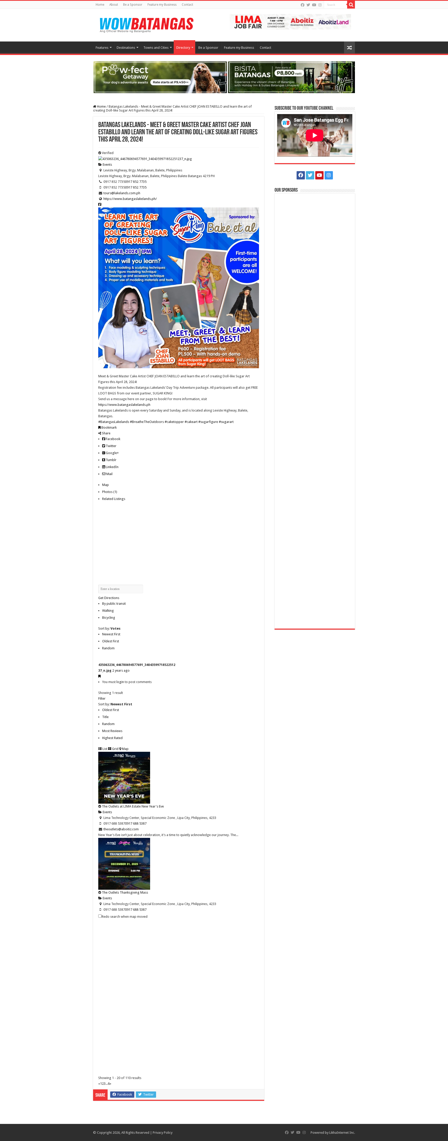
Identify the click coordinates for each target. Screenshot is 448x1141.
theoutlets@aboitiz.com (121, 829)
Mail (109, 474)
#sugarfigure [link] (208, 422)
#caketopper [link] (174, 422)
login (120, 682)
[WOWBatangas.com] (146, 24)
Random (108, 648)
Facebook (112, 439)
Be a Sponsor (132, 4)
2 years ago (121, 670)
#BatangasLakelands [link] (113, 422)
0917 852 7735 (135, 182)
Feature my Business (162, 4)
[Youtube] (314, 5)
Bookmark (109, 427)
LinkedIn (111, 467)
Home (100, 4)
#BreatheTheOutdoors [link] (147, 422)
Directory (183, 48)
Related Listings (113, 499)
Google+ (112, 453)
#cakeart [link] (191, 422)
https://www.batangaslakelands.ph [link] (124, 405)
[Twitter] (308, 5)
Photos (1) (109, 492)
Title (105, 717)
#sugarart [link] (226, 422)
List (104, 749)
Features (102, 48)
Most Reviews (112, 731)
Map (105, 485)
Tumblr (110, 460)
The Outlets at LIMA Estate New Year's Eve (133, 806)
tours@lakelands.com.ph (121, 193)
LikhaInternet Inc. (342, 1133)
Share (105, 433)
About (113, 4)
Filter (102, 698)
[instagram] (320, 5)
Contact (187, 4)
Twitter (110, 446)
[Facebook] (302, 5)
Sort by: (109, 628)
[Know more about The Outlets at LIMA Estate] (290, 21)
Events (107, 164)
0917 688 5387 (135, 823)
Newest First (111, 634)
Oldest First (110, 641)
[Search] (351, 5)
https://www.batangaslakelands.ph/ (130, 199)
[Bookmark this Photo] (99, 676)
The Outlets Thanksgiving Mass (125, 892)
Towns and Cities (156, 48)
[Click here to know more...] (224, 77)
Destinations (126, 48)
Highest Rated (112, 738)
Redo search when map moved (125, 917)
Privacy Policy (162, 1133)
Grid (114, 749)
